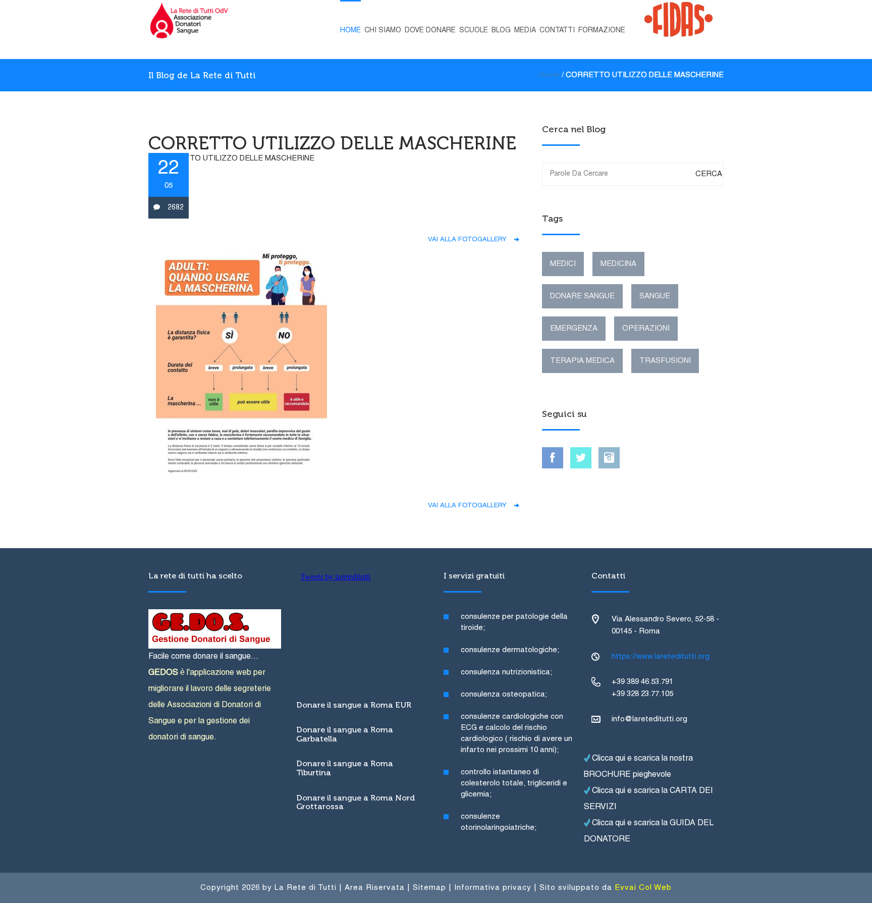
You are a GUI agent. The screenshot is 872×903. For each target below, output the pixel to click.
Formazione (601, 30)
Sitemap (429, 887)
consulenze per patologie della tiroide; (514, 622)
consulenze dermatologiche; (510, 650)
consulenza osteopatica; (504, 694)
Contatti (557, 30)
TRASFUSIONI (665, 360)
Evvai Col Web (643, 887)
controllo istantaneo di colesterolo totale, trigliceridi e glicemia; (514, 783)
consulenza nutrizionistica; (506, 672)
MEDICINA (618, 264)
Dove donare (430, 30)
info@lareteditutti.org (649, 719)
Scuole (473, 30)
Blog (501, 30)
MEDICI (563, 264)
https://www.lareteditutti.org (661, 656)
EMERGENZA (573, 328)
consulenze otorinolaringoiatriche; (498, 822)
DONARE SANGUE (582, 296)
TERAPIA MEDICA (582, 360)
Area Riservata (375, 887)
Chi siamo (382, 30)
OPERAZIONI (646, 328)
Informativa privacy (492, 887)
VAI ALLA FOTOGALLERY (471, 240)
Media (525, 30)
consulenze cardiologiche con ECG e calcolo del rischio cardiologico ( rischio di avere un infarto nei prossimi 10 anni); (516, 733)
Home (350, 30)
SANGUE (654, 296)
